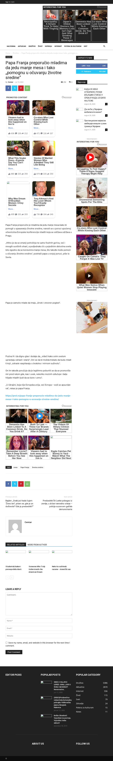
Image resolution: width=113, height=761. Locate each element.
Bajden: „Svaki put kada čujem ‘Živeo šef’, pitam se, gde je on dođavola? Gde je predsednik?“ (19, 503)
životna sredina (37, 467)
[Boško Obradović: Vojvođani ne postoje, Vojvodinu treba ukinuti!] (46, 718)
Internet (58, 46)
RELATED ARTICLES (15, 545)
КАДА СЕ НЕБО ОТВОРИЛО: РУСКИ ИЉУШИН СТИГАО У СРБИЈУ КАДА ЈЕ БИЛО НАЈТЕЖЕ (95, 95)
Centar (10, 82)
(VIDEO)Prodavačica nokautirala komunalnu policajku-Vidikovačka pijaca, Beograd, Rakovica (63, 702)
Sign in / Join (10, 2)
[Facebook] (8, 88)
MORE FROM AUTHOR (37, 545)
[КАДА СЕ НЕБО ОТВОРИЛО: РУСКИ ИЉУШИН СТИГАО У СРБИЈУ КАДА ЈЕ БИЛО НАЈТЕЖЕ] (79, 91)
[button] (104, 46)
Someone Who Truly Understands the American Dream (37, 569)
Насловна (11, 46)
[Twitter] (14, 88)
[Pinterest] (21, 88)
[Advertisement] (39, 282)
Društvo (32, 46)
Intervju (48, 46)
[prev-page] (7, 577)
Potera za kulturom (72, 46)
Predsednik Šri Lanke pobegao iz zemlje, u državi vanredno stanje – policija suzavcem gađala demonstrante (56, 505)
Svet (85, 46)
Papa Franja (25, 467)
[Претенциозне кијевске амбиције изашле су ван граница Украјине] (79, 122)
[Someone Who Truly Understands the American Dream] (39, 557)
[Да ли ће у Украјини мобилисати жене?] (79, 111)
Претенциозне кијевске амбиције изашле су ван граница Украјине (95, 123)
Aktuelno (22, 46)
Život (40, 46)
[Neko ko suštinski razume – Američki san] (62, 557)
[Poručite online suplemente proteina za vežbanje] (91, 317)
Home (8, 53)
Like (104, 66)
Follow (102, 71)
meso (16, 467)
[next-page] (11, 577)
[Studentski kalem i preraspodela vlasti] (16, 557)
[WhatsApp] (27, 88)
